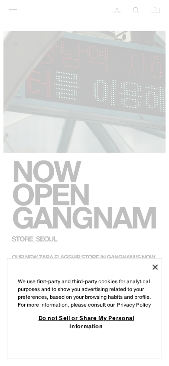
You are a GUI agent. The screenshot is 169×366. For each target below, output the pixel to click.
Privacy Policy (134, 304)
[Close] (155, 267)
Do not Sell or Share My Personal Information (86, 322)
